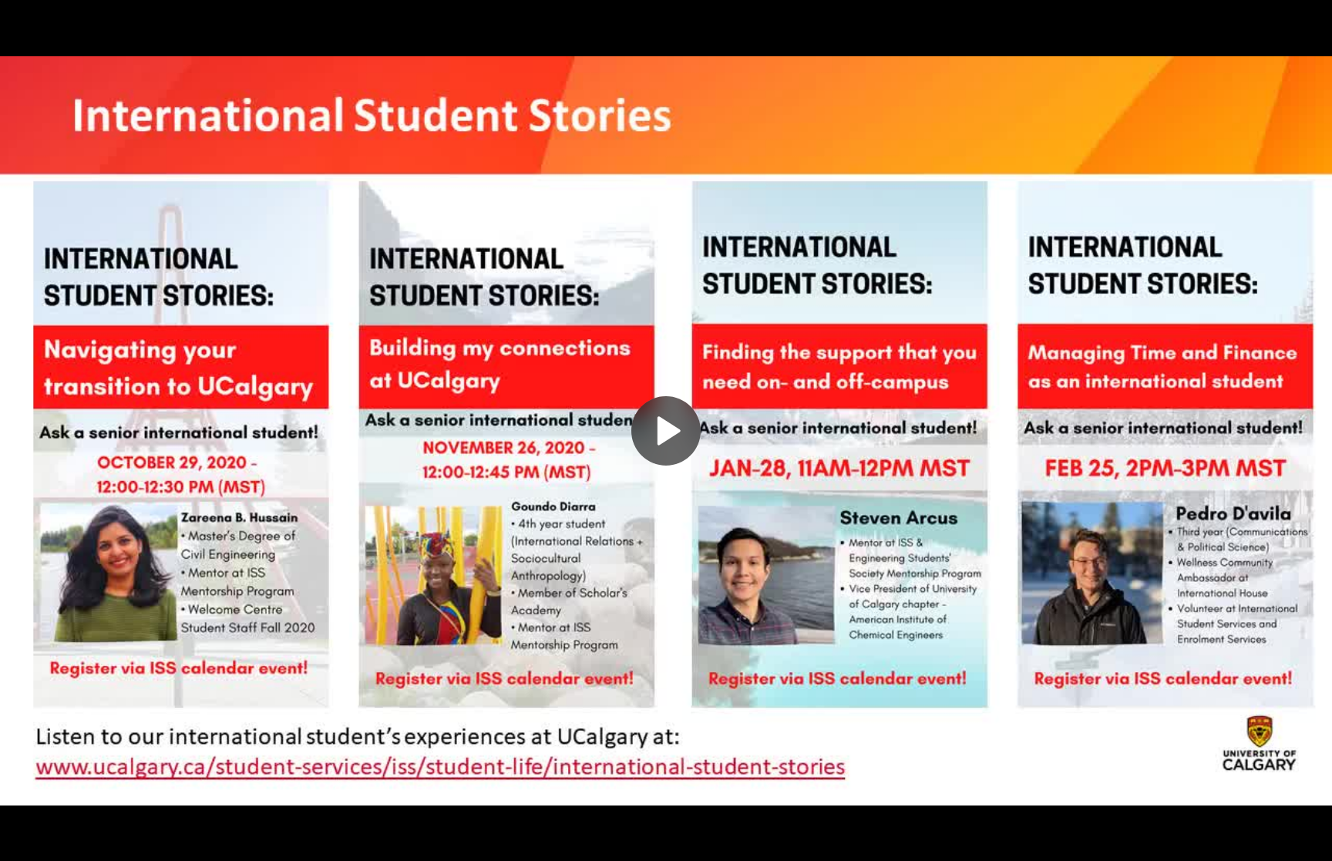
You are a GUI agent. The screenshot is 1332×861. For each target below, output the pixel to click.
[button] (666, 431)
